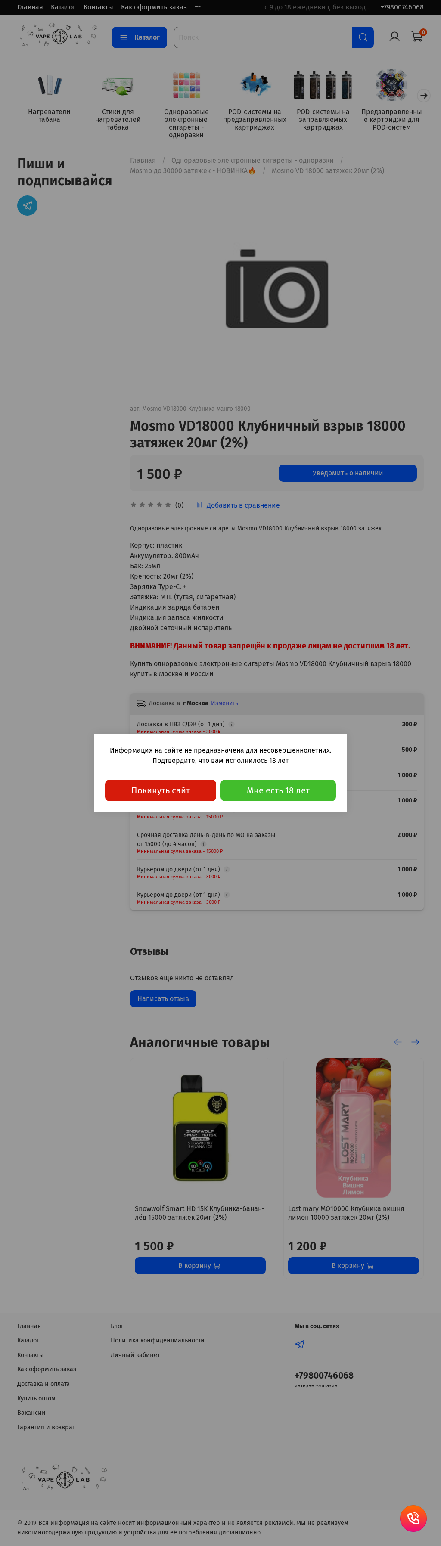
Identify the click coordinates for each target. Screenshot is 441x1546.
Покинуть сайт (160, 790)
